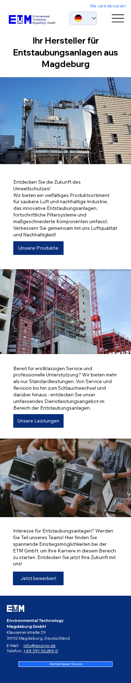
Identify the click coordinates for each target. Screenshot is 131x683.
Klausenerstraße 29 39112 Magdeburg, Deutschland (38, 635)
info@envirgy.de (39, 645)
